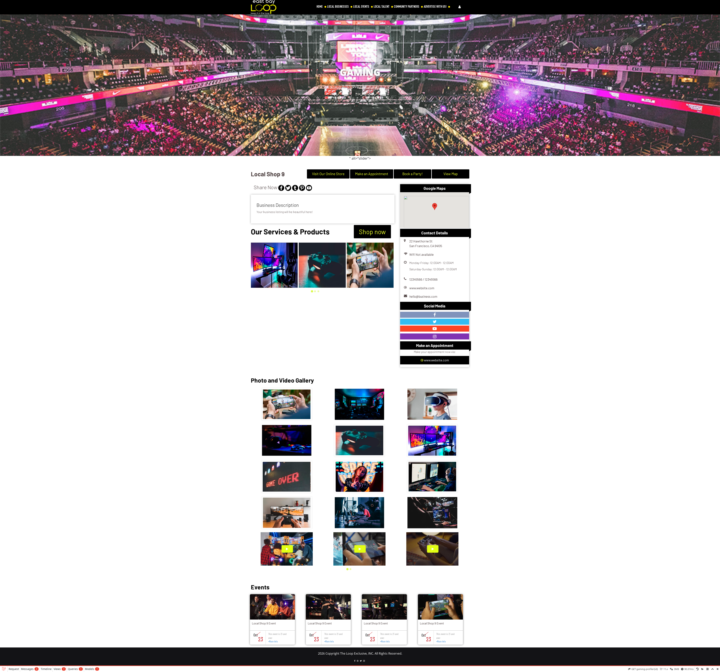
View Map (450, 174)
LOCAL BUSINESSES (338, 6)
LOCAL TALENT (381, 6)
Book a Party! (412, 174)
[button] (5, 88)
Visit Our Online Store (328, 174)
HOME (319, 6)
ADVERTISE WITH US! (435, 6)
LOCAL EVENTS (361, 6)
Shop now (372, 231)
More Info (273, 641)
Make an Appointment (371, 174)
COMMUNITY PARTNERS (406, 6)
